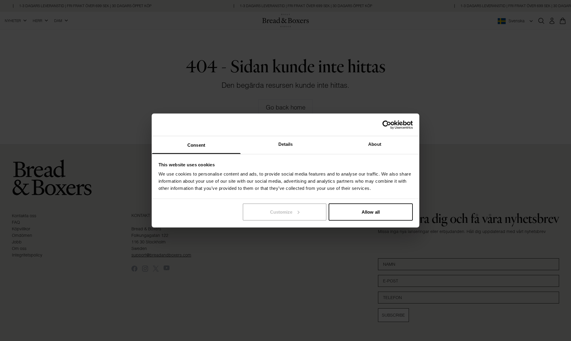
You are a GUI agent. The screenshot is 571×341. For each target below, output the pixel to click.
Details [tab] (285, 144)
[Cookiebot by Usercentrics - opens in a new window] (387, 124)
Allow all (371, 211)
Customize (281, 211)
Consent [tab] (196, 145)
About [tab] (374, 144)
